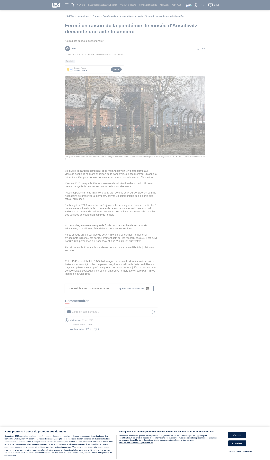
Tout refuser (237, 443)
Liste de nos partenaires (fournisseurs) (136, 443)
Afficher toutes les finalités (240, 451)
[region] (135, 443)
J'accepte (237, 435)
